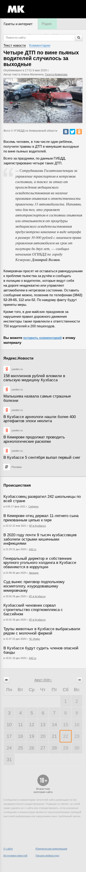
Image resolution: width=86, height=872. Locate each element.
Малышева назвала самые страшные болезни (37, 398)
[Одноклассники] (79, 131)
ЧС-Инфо (34, 638)
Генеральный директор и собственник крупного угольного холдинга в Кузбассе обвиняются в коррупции (39, 562)
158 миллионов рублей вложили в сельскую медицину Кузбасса (34, 378)
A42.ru (32, 658)
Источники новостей (15, 855)
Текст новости (14, 45)
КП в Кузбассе (37, 525)
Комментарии (39, 45)
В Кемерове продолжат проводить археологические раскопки (34, 439)
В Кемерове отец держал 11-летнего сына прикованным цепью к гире (40, 518)
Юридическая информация (51, 848)
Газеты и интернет (18, 24)
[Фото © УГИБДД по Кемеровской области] (43, 100)
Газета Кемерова (56, 74)
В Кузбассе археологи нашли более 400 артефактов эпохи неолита (39, 419)
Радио (47, 24)
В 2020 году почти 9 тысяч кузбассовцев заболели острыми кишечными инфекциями (40, 539)
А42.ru (32, 549)
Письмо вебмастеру (47, 855)
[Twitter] (72, 131)
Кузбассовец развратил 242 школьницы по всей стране (42, 498)
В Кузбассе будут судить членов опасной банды (40, 650)
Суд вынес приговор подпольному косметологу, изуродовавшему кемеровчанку (34, 586)
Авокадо (34, 572)
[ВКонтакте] (66, 131)
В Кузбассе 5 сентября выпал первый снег (41, 457)
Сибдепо (33, 506)
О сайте (8, 848)
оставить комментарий (42, 338)
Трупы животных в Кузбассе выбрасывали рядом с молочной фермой (41, 631)
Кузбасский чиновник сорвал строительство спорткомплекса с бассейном (33, 609)
